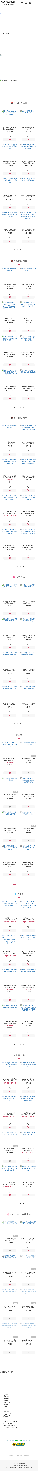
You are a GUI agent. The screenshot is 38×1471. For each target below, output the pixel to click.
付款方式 (6, 1399)
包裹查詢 (6, 1411)
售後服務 (6, 1401)
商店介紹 (6, 1395)
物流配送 (6, 1397)
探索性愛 (6, 1417)
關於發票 (6, 1405)
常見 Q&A (6, 1406)
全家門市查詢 (7, 1415)
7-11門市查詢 (7, 1413)
